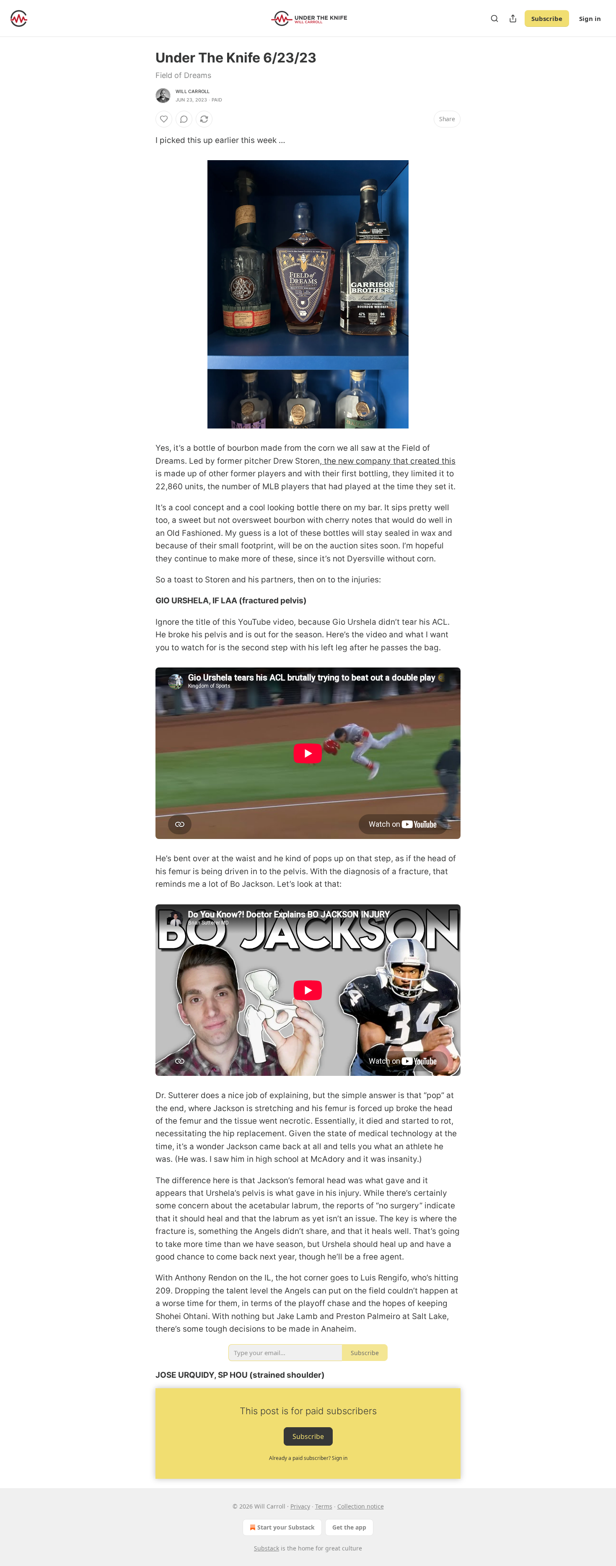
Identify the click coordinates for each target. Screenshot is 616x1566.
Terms (323, 1506)
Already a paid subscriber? (308, 1458)
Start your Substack (286, 1527)
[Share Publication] (513, 18)
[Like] (163, 119)
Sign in (590, 18)
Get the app (349, 1527)
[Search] (494, 18)
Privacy (300, 1506)
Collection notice (360, 1506)
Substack (266, 1548)
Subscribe (546, 18)
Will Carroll (193, 91)
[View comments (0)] (184, 119)
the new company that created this (389, 461)
